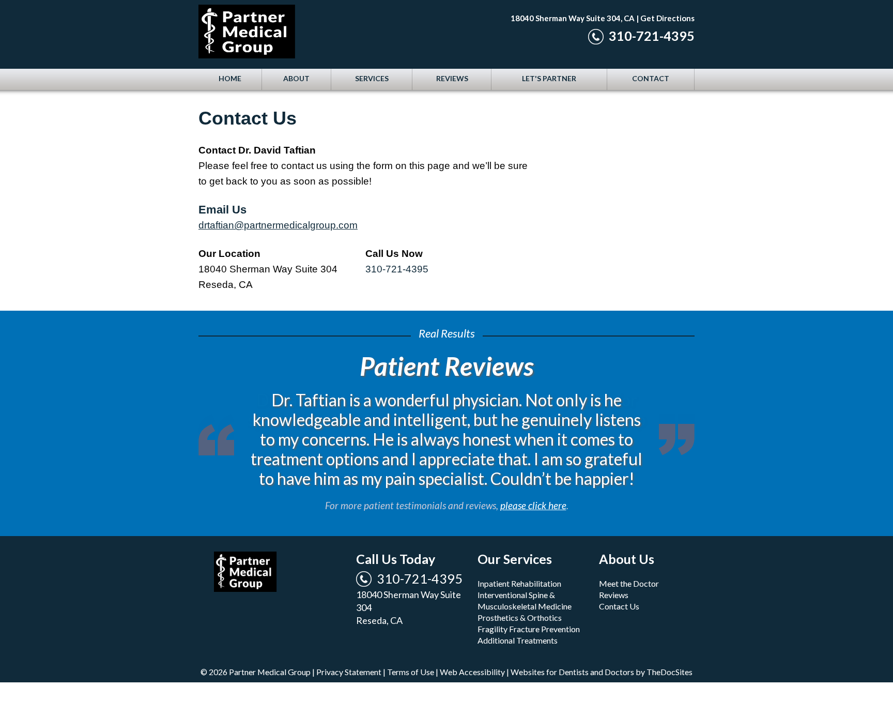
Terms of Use (410, 652)
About (296, 78)
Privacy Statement (348, 652)
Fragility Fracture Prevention (529, 609)
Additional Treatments (518, 620)
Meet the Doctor (629, 564)
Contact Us (619, 586)
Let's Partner (549, 78)
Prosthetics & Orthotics (520, 598)
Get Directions (667, 18)
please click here (533, 486)
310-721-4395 (652, 35)
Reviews (452, 78)
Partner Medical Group (301, 34)
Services (372, 78)
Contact (650, 78)
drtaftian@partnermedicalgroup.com (278, 225)
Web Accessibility (472, 652)
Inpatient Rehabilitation (519, 564)
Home (230, 78)
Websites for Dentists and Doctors (572, 652)
